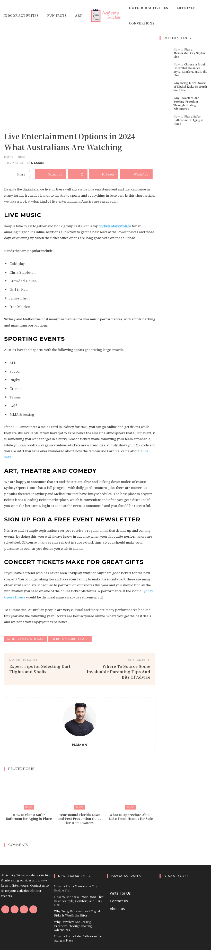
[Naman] (79, 719)
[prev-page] (75, 833)
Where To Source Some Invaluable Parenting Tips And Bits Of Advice (118, 671)
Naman (37, 163)
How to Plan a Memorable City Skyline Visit (189, 53)
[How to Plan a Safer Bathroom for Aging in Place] (29, 791)
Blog (21, 157)
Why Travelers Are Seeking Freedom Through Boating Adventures (186, 103)
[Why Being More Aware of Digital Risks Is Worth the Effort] (166, 86)
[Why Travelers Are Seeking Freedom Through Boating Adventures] (166, 101)
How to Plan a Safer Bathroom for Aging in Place (29, 816)
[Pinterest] (24, 909)
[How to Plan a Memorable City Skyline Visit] (166, 53)
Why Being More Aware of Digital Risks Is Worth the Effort (190, 86)
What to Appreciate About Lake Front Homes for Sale (131, 816)
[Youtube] (33, 909)
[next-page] (83, 833)
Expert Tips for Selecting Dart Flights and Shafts (39, 668)
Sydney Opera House (25, 639)
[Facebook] (5, 909)
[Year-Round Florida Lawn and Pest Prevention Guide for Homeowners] (80, 791)
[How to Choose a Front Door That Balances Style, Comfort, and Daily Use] (166, 68)
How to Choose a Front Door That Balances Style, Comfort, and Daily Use (190, 69)
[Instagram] (15, 909)
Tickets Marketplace (70, 639)
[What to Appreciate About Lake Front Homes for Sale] (130, 791)
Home (8, 157)
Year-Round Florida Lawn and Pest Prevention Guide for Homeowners (80, 818)
